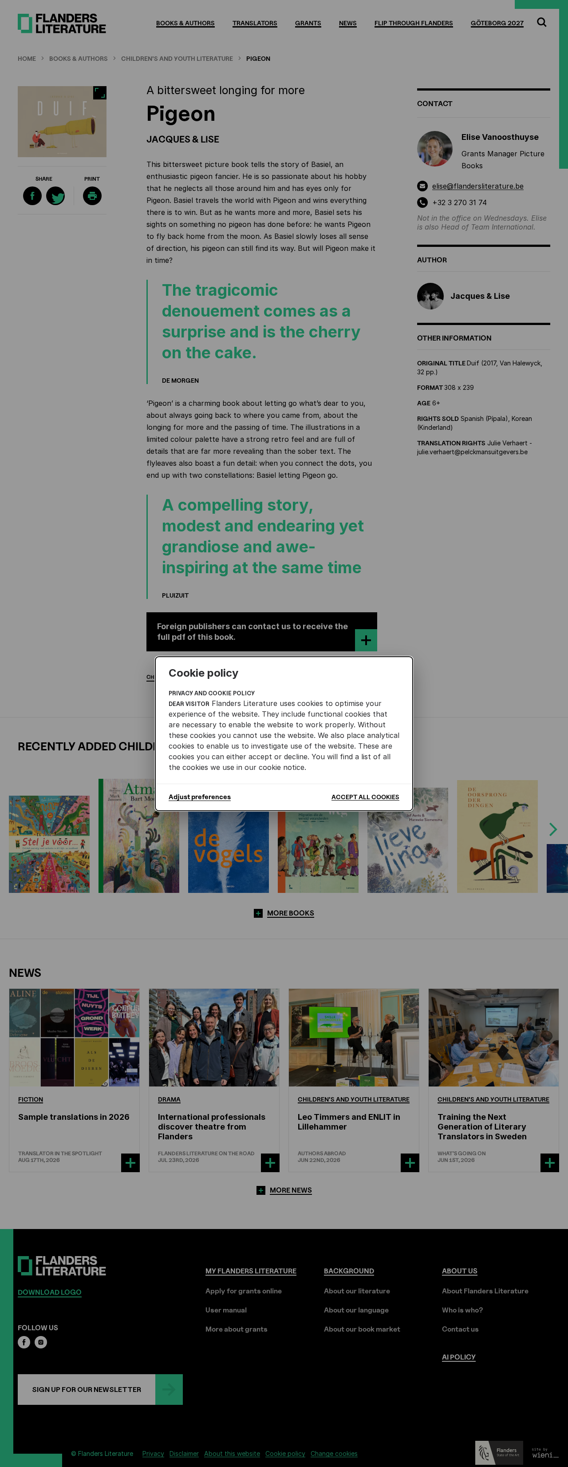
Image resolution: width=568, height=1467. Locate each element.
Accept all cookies (365, 797)
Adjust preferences (200, 797)
